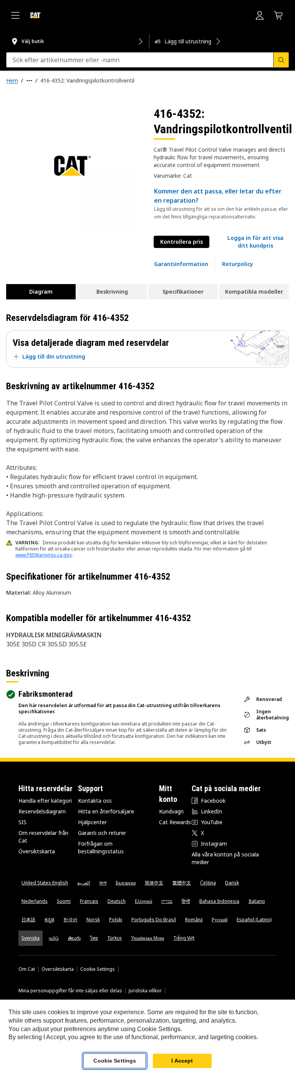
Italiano (257, 901)
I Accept (182, 1061)
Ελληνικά (143, 901)
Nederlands (35, 901)
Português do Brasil (153, 919)
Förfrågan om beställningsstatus (101, 847)
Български (126, 882)
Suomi (64, 901)
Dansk (232, 882)
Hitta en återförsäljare (106, 811)
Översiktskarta (36, 851)
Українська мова (147, 938)
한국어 (70, 919)
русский (219, 919)
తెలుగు (74, 938)
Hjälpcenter (92, 822)
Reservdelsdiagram (42, 811)
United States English (45, 882)
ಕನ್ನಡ (49, 919)
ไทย (94, 938)
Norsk (93, 919)
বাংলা (102, 882)
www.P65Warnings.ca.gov (43, 555)
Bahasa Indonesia (219, 901)
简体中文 (154, 882)
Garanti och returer (102, 832)
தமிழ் (54, 938)
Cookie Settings (97, 969)
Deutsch (117, 901)
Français (89, 901)
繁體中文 (181, 882)
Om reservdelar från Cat (43, 836)
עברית (166, 901)
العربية (83, 882)
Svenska (31, 938)
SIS (22, 822)
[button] (255, 241)
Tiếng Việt (183, 938)
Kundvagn (171, 811)
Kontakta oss (95, 800)
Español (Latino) (254, 919)
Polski (115, 919)
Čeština (208, 882)
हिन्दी (186, 901)
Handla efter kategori (45, 800)
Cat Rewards (175, 822)
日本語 (28, 919)
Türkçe (114, 938)
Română (193, 919)
